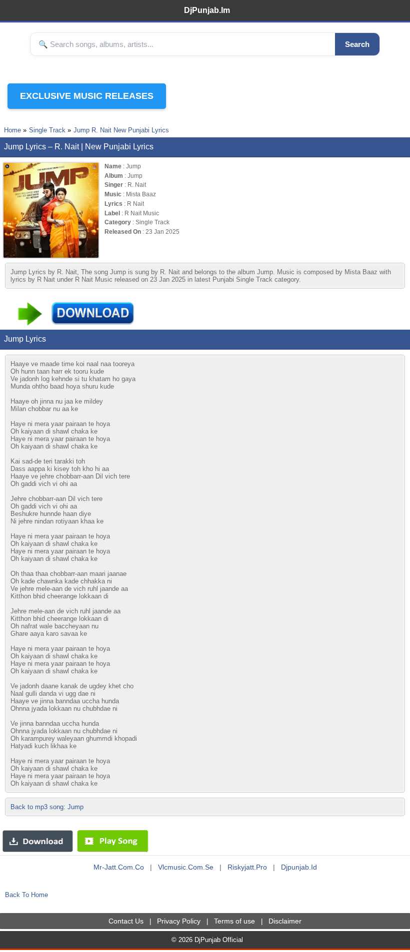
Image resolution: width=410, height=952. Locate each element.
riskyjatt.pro (247, 867)
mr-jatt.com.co (119, 867)
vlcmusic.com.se (186, 867)
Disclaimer (285, 921)
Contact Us (126, 921)
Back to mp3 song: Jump (47, 807)
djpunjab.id (299, 867)
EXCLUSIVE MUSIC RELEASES (87, 96)
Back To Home (26, 895)
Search (357, 44)
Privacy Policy (178, 921)
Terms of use (234, 921)
